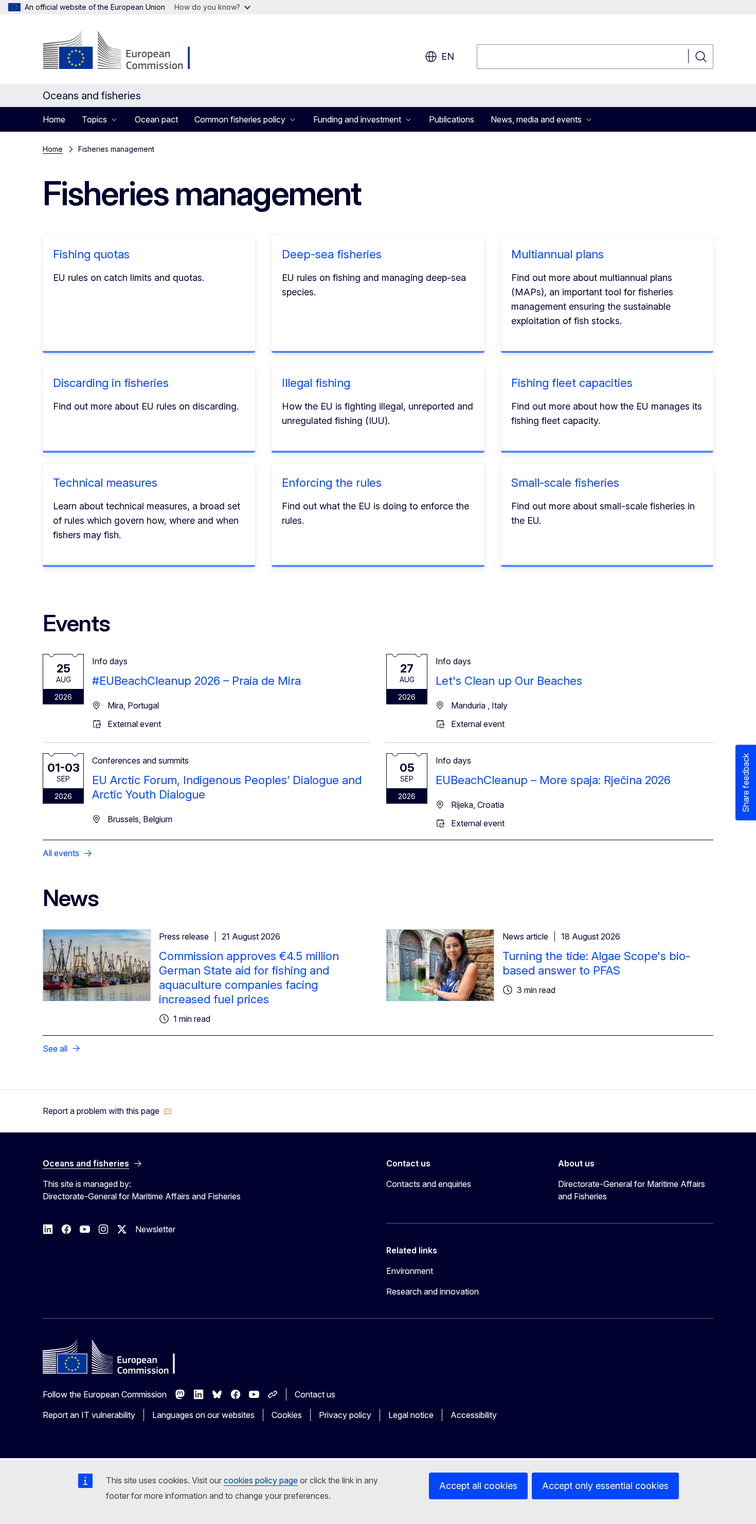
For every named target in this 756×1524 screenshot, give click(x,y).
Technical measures (105, 482)
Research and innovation (432, 1291)
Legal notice (411, 1415)
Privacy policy (345, 1415)
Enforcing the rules (332, 482)
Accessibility (474, 1415)
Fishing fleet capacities (572, 382)
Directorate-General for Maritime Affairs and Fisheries (631, 1190)
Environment (409, 1271)
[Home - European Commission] (126, 51)
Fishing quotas (91, 254)
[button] (107, 1110)
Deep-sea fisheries (332, 254)
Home (54, 119)
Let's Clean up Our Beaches (509, 680)
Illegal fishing (316, 382)
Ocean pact (156, 119)
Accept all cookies (478, 1485)
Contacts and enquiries (428, 1184)
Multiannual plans (557, 254)
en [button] (447, 56)
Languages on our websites (203, 1415)
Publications (451, 119)
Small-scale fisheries (565, 482)
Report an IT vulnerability (89, 1415)
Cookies (287, 1415)
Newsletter (155, 1229)
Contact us (315, 1394)
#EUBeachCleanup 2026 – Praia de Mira (196, 680)
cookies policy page (261, 1480)
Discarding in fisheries (111, 382)
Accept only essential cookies (605, 1485)
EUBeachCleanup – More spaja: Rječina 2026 (553, 780)
